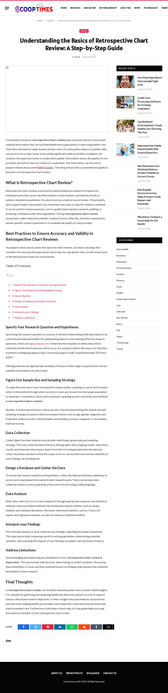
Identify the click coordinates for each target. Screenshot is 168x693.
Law (118, 305)
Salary (119, 336)
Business (75, 8)
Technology (151, 8)
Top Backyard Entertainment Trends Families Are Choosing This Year (149, 127)
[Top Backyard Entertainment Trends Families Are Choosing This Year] (125, 126)
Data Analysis (21, 306)
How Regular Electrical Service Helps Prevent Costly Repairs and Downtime (149, 196)
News (137, 8)
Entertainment (108, 8)
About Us (56, 673)
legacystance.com (39, 343)
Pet (118, 330)
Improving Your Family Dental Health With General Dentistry (149, 149)
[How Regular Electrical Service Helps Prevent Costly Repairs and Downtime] (125, 194)
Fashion (120, 274)
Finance (120, 280)
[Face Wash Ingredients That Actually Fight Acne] (125, 82)
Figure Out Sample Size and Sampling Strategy (38, 290)
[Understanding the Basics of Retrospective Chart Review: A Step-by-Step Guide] (57, 99)
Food (119, 286)
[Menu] (7, 8)
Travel (119, 348)
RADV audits (45, 167)
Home (64, 8)
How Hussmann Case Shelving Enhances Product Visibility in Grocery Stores (148, 171)
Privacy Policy (74, 673)
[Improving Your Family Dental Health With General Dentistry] (125, 150)
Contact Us (110, 673)
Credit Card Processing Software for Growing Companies (149, 103)
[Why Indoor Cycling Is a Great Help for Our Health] (125, 221)
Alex (77, 57)
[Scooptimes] (33, 8)
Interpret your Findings (26, 312)
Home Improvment (126, 299)
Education (90, 8)
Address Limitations (24, 317)
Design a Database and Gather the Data (35, 301)
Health (84, 31)
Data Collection (22, 296)
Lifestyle (125, 8)
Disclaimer (93, 673)
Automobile (122, 249)
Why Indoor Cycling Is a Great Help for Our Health (149, 220)
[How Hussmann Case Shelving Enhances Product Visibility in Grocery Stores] (125, 170)
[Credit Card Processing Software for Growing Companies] (125, 102)
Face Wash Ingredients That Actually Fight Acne (149, 81)
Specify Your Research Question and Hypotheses (40, 285)
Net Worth (122, 317)
